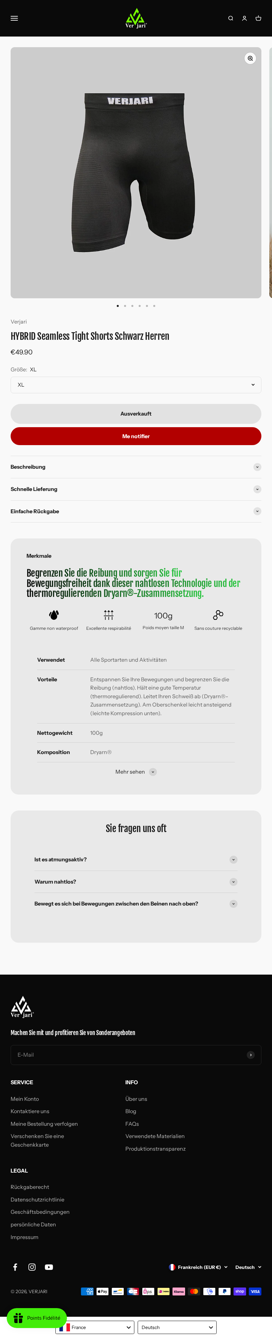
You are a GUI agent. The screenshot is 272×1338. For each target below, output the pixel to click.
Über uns (136, 1099)
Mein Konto (25, 1099)
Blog (130, 1111)
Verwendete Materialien (155, 1136)
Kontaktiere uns (30, 1111)
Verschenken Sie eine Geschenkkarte (37, 1140)
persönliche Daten (33, 1224)
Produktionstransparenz (155, 1148)
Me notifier (136, 436)
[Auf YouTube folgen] (48, 1267)
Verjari (19, 321)
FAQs (132, 1123)
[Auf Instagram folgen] (32, 1267)
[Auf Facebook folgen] (15, 1267)
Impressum (24, 1237)
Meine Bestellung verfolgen (44, 1123)
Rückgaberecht (30, 1187)
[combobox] (94, 1327)
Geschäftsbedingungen (40, 1211)
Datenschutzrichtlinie (37, 1199)
